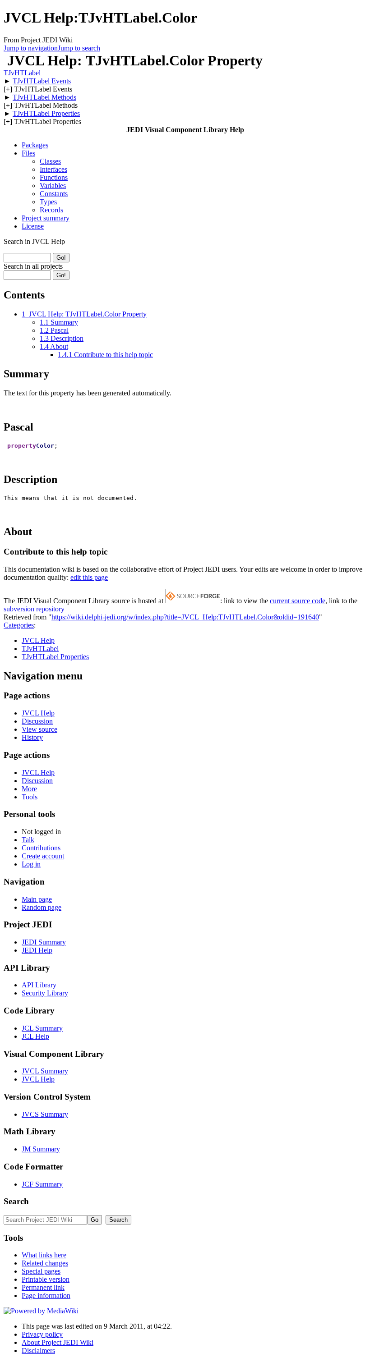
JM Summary (41, 1149)
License (33, 226)
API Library (39, 985)
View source (39, 729)
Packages (35, 145)
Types (48, 202)
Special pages (41, 1271)
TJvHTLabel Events (42, 81)
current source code (297, 601)
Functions (54, 177)
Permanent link (43, 1287)
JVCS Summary (45, 1114)
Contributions (41, 848)
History (32, 737)
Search (16, 1201)
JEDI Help (37, 950)
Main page (37, 899)
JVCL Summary (45, 1071)
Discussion (37, 721)
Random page (41, 907)
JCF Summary (42, 1184)
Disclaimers (38, 1350)
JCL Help (35, 1036)
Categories (19, 625)
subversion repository (34, 609)
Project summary (45, 218)
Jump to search (79, 48)
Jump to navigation (31, 48)
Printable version (45, 1279)
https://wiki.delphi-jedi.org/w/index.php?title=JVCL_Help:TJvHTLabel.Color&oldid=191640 (185, 617)
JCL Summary (42, 1028)
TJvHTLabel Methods (44, 97)
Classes (50, 161)
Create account (43, 856)
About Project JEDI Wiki (57, 1342)
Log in (31, 864)
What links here (44, 1255)
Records (51, 210)
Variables (53, 185)
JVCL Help (38, 640)
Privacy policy (42, 1334)
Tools (29, 797)
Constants (54, 193)
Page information (46, 1295)
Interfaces (53, 169)
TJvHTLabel (22, 73)
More (29, 789)
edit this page (89, 577)
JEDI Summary (44, 942)
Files (28, 153)
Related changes (45, 1263)
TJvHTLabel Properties (46, 113)
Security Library (45, 993)
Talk (28, 840)
